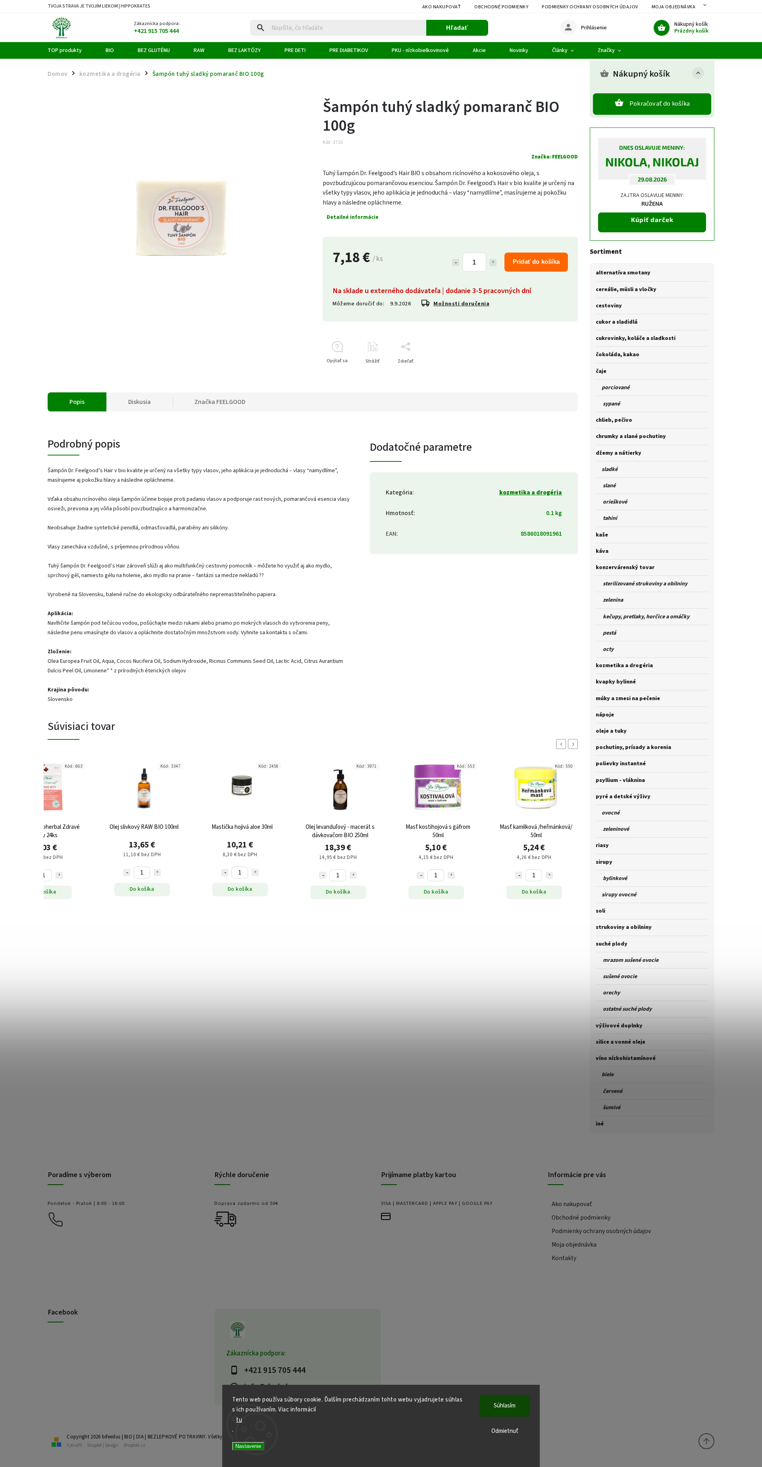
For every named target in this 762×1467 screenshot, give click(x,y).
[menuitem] (71, 50)
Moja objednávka (674, 7)
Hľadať (457, 27)
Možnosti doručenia (461, 304)
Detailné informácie (353, 217)
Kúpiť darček (652, 219)
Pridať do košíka (536, 261)
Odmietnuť (504, 1431)
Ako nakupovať (441, 7)
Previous (562, 744)
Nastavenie (248, 1446)
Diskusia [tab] (139, 402)
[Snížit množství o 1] (126, 872)
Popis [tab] (77, 402)
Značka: (554, 156)
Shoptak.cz (134, 1445)
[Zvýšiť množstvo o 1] (492, 262)
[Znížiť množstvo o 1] (455, 262)
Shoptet (94, 1445)
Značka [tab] (219, 402)
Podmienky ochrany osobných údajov (590, 7)
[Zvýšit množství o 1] (59, 872)
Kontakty (564, 1258)
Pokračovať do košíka (659, 103)
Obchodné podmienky (501, 7)
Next (574, 744)
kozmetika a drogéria (530, 492)
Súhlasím (505, 1405)
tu (239, 1420)
